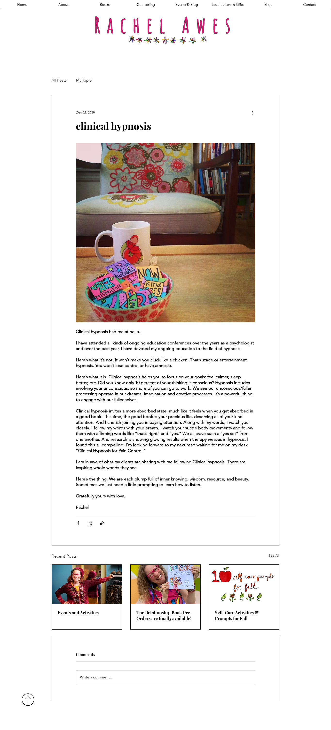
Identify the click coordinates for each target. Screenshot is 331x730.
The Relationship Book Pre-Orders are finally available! (164, 615)
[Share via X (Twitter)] (90, 523)
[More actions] (252, 112)
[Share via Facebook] (78, 523)
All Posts (59, 80)
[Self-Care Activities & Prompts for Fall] (244, 584)
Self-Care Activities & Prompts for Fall (237, 615)
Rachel (133, 24)
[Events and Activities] (87, 584)
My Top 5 (84, 80)
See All (274, 555)
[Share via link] (102, 523)
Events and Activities (78, 613)
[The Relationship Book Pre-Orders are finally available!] (166, 584)
